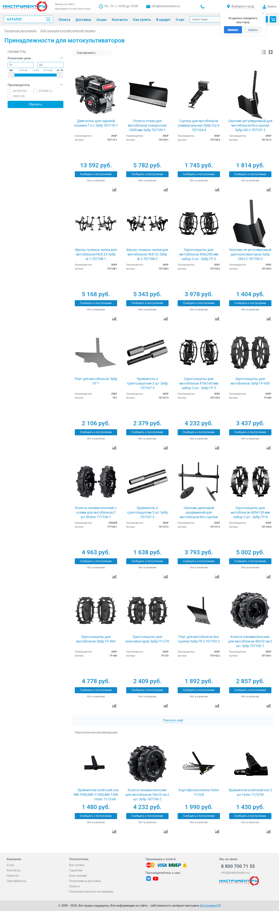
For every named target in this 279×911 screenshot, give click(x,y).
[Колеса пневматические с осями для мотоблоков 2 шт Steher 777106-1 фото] (95, 482)
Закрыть (253, 29)
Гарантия (75, 870)
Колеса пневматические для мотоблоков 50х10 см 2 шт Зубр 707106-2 (147, 794)
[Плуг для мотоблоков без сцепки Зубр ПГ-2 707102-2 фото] (198, 610)
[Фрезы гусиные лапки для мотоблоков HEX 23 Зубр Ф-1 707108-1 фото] (95, 224)
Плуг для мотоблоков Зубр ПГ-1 (96, 381)
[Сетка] (270, 53)
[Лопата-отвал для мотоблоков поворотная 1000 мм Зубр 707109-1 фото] (147, 94)
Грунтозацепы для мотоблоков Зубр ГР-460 (95, 639)
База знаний (78, 875)
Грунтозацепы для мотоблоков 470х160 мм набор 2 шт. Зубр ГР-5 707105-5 (198, 385)
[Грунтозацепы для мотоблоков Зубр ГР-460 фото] (95, 610)
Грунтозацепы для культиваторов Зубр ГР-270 (147, 639)
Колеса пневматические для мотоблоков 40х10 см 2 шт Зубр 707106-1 (250, 641)
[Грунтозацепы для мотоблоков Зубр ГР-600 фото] (250, 353)
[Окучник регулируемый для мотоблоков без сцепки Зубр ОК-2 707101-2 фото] (250, 94)
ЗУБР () (19, 96)
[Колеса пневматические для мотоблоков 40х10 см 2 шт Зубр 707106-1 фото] (250, 610)
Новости (13, 875)
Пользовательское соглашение (91, 891)
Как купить (77, 865)
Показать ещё (173, 720)
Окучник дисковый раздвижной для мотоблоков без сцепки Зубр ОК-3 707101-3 (199, 514)
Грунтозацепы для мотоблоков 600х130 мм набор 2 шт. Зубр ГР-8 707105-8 (250, 514)
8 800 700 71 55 (238, 866)
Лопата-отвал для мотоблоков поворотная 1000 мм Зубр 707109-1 (147, 125)
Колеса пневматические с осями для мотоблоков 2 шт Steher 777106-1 (96, 512)
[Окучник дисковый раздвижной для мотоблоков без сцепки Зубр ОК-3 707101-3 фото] (198, 482)
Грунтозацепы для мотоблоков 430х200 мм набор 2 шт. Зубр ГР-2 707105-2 (198, 256)
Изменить (233, 29)
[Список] (263, 53)
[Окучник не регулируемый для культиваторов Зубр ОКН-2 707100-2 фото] (250, 224)
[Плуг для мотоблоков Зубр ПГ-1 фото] (95, 353)
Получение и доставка (85, 881)
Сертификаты (16, 881)
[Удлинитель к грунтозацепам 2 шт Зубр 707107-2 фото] (147, 482)
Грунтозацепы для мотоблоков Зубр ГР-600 (250, 381)
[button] (273, 19)
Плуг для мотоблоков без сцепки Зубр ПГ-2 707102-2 (199, 639)
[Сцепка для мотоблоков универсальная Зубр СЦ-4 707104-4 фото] (198, 94)
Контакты (14, 870)
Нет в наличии (96, 180)
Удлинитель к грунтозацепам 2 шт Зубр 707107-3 (147, 383)
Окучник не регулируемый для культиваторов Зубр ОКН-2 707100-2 (250, 254)
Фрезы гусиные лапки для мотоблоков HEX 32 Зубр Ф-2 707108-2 (147, 254)
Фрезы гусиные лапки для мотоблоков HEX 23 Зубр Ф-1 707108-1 (96, 254)
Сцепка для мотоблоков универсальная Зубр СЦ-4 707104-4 (198, 125)
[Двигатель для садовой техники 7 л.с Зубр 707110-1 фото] (95, 94)
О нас (10, 865)
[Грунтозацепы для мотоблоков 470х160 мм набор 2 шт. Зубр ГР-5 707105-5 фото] (198, 353)
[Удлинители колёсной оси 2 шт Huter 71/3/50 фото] (250, 764)
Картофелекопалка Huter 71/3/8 (199, 792)
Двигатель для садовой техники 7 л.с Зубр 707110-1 (96, 123)
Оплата (74, 886)
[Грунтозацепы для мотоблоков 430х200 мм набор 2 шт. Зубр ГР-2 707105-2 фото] (198, 224)
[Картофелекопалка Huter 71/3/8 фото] (198, 764)
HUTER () (20, 90)
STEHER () (45, 90)
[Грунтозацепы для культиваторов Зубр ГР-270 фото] (147, 610)
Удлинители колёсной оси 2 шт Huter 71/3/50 (250, 792)
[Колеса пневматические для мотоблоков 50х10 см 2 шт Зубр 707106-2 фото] (147, 764)
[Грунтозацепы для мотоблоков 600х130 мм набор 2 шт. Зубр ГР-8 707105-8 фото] (250, 482)
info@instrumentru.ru (166, 6)
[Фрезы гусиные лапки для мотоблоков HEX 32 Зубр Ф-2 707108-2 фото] (147, 224)
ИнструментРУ (210, 905)
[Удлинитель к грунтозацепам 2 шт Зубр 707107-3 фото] (147, 353)
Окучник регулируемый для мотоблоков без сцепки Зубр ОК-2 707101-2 (250, 125)
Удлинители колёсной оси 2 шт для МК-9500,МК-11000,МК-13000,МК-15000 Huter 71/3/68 (105, 794)
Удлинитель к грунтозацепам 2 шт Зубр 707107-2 (147, 512)
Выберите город (243, 6)
